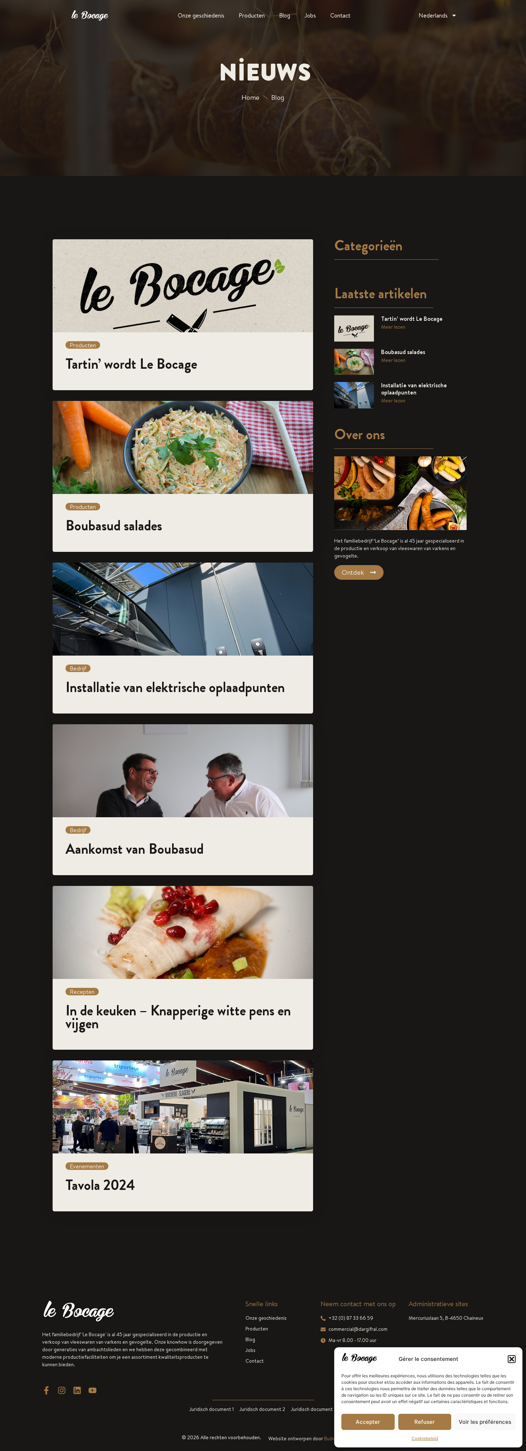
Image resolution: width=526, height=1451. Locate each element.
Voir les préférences (485, 1421)
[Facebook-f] (46, 1390)
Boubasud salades (403, 352)
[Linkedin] (77, 1390)
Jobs (310, 15)
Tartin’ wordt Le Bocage (412, 319)
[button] (511, 1359)
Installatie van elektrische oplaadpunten (414, 388)
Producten (252, 15)
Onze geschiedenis (201, 15)
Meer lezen (393, 326)
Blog (284, 15)
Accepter (368, 1421)
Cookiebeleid (424, 1438)
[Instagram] (62, 1390)
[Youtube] (92, 1390)
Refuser (424, 1421)
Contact (340, 15)
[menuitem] (437, 15)
